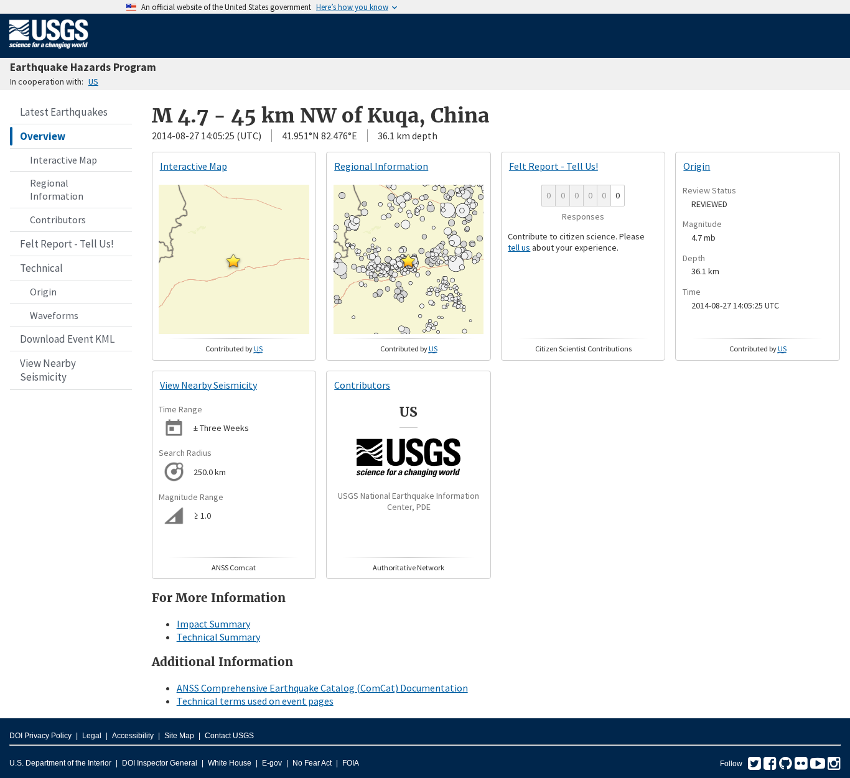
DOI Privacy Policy (40, 735)
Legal (91, 735)
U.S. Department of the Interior (60, 763)
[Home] (48, 51)
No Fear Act (312, 763)
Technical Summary (218, 637)
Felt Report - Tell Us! (67, 244)
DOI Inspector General (159, 763)
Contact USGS (229, 735)
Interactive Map (63, 160)
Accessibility (133, 735)
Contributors (58, 219)
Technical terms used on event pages (255, 701)
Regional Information (56, 189)
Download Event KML (67, 339)
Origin (43, 291)
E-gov (272, 763)
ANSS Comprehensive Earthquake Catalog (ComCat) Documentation (322, 688)
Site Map (179, 735)
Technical (41, 268)
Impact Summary (213, 624)
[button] (233, 260)
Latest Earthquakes (64, 112)
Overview (42, 136)
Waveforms (54, 315)
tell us (519, 247)
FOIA (350, 763)
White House (229, 763)
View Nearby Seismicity (48, 370)
